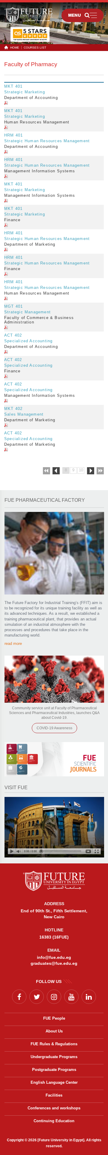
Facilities (54, 1095)
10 (81, 470)
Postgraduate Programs (54, 1069)
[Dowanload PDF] (6, 103)
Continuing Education (54, 1121)
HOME (14, 47)
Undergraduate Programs (54, 1057)
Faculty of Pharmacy (30, 64)
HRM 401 (13, 135)
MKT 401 (13, 86)
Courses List (35, 47)
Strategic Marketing (24, 92)
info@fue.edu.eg (54, 957)
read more (13, 643)
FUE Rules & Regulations (54, 1044)
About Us (54, 1031)
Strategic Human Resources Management (47, 141)
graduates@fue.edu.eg (54, 963)
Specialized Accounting (28, 341)
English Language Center (54, 1082)
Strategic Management (27, 312)
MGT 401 (13, 306)
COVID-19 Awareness (54, 728)
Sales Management (24, 414)
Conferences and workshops (54, 1108)
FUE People (54, 1018)
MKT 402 (13, 408)
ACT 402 (13, 335)
